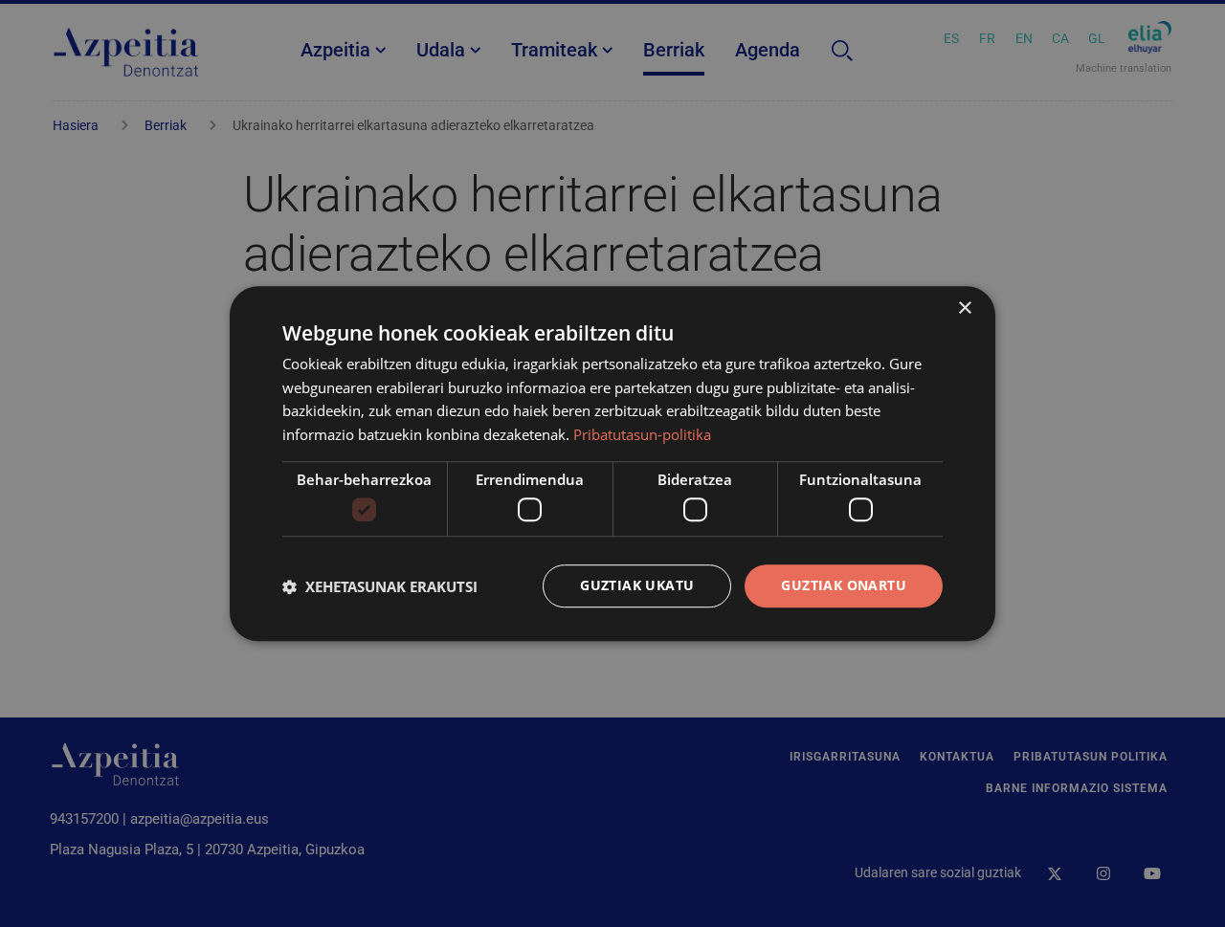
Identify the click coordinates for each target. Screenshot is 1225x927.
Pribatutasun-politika (642, 434)
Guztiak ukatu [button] (637, 586)
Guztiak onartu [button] (843, 586)
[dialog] (612, 464)
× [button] (964, 308)
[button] (380, 586)
